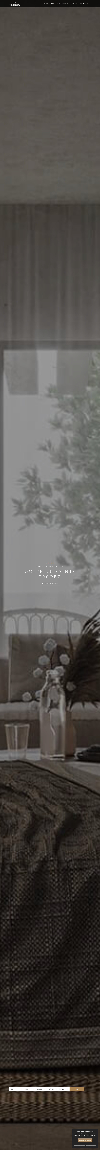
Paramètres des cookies (91, 1144)
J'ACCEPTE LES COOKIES (85, 1140)
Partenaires (75, 3)
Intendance (66, 3)
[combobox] (13, 1089)
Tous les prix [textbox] (51, 1089)
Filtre (77, 1089)
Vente (59, 3)
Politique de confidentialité (79, 1144)
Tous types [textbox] (39, 1089)
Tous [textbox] (12, 1089)
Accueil (45, 3)
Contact (82, 3)
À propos (52, 3)
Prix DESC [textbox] (62, 1089)
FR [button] (88, 3)
